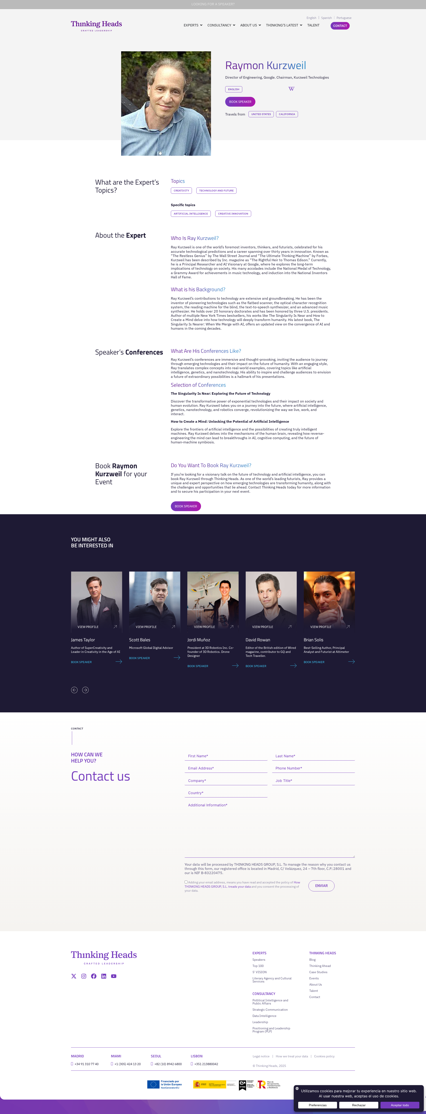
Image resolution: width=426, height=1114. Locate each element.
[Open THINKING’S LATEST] (301, 25)
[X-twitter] (74, 976)
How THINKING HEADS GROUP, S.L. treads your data (242, 884)
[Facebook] (94, 976)
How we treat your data (292, 1056)
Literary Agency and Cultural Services (272, 979)
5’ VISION (259, 972)
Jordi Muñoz (198, 639)
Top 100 (258, 966)
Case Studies (318, 972)
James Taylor (83, 639)
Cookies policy (324, 1056)
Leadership (260, 1022)
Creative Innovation (233, 213)
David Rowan (258, 639)
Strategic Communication (270, 1010)
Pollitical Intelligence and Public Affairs (270, 1001)
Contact (314, 997)
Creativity (181, 190)
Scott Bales (139, 639)
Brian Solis (313, 639)
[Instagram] (84, 976)
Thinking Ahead (320, 966)
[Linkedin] (103, 976)
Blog (312, 960)
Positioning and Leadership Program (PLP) (271, 1029)
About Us (315, 984)
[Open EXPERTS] (201, 25)
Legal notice (261, 1056)
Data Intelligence (264, 1016)
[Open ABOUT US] (260, 25)
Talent (313, 991)
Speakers (258, 960)
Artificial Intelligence (191, 213)
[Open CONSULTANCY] (234, 25)
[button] (74, 690)
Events (314, 978)
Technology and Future (216, 190)
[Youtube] (113, 976)
